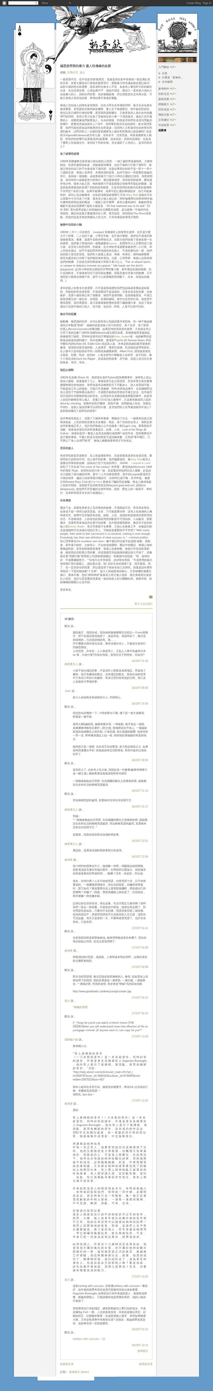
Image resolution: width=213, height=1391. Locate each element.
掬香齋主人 (71, 664)
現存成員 (164, 109)
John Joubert (122, 336)
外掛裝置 (164, 125)
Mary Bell (132, 194)
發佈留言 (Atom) (79, 1372)
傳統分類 (164, 114)
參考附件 (164, 88)
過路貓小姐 (71, 1039)
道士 (82, 72)
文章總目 (164, 119)
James (113, 243)
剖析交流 (164, 93)
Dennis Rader (76, 526)
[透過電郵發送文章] (150, 596)
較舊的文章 (146, 1364)
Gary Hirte (136, 459)
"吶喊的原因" (80, 1007)
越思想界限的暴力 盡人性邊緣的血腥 (85, 66)
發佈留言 (142, 1351)
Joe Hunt (96, 481)
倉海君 (68, 859)
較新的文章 (67, 1364)
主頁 (164, 73)
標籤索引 (164, 104)
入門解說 (164, 67)
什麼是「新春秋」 (172, 77)
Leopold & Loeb (141, 463)
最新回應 (164, 99)
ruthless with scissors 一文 (89, 1338)
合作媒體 (167, 81)
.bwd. (67, 690)
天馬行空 (72, 72)
